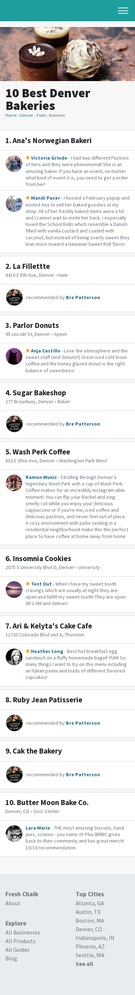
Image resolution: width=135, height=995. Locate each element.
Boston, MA (90, 920)
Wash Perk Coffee (41, 452)
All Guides (17, 949)
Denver (26, 115)
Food (41, 115)
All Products (20, 941)
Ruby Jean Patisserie (47, 700)
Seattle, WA (90, 955)
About (13, 903)
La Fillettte (31, 266)
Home (11, 115)
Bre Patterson (83, 297)
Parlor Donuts (36, 325)
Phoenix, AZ (90, 946)
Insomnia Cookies (42, 558)
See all (84, 963)
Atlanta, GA (90, 903)
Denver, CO (89, 929)
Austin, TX (88, 911)
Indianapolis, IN (95, 937)
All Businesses (22, 932)
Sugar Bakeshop (39, 392)
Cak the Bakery (37, 751)
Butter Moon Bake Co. (53, 802)
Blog (11, 958)
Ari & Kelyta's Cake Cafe (52, 626)
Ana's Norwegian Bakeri (52, 140)
